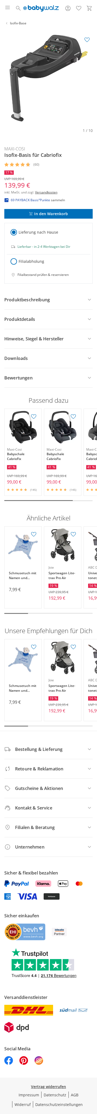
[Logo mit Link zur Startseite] (40, 8)
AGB (74, 1094)
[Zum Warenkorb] (89, 8)
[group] (48, 78)
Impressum (29, 1094)
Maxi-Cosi (14, 149)
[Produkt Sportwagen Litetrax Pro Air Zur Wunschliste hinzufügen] (73, 534)
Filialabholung (31, 261)
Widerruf (23, 1104)
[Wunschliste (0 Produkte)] (78, 8)
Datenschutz (55, 1094)
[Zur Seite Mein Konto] (68, 8)
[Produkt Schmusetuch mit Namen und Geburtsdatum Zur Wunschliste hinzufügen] (33, 534)
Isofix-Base (18, 23)
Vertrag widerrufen (48, 1086)
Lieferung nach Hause (38, 232)
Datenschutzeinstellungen (59, 1104)
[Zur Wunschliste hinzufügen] (87, 39)
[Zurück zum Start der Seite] (91, 1076)
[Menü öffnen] (7, 8)
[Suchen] (18, 8)
